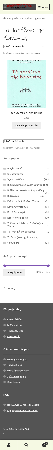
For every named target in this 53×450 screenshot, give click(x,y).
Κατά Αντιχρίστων (17, 206)
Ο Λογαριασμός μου (17, 359)
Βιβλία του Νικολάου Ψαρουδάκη (25, 190)
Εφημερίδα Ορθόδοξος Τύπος (22, 410)
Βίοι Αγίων (13, 195)
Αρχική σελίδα (13, 18)
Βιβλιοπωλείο (14, 325)
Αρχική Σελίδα (14, 319)
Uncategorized (15, 174)
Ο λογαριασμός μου (9, 445)
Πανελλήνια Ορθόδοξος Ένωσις (23, 404)
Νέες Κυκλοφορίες (17, 217)
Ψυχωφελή (13, 242)
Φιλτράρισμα (14, 272)
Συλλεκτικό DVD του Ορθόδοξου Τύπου (25, 225)
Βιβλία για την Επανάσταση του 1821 (27, 185)
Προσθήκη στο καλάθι (26, 125)
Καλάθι (41, 442)
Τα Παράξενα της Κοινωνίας (22, 237)
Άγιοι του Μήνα (15, 179)
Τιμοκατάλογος (15, 330)
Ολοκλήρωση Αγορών (18, 370)
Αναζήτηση (26, 445)
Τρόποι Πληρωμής (16, 376)
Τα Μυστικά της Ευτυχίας (21, 231)
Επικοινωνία (13, 336)
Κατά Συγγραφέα (16, 212)
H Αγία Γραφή (14, 168)
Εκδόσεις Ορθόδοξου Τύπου (23, 201)
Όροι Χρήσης (13, 381)
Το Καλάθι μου (14, 364)
